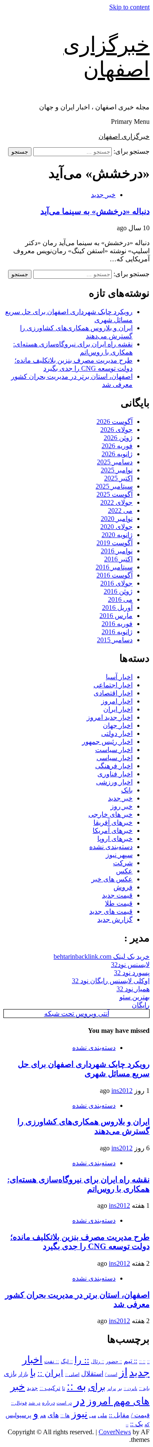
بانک (127, 790)
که (147, 1424)
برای (96, 1386)
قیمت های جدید (111, 911)
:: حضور (114, 1361)
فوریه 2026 (117, 445)
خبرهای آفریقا (113, 822)
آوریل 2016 (117, 607)
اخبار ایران (118, 709)
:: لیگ (67, 1361)
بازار (23, 1374)
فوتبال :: (19, 1402)
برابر (111, 1388)
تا (63, 1388)
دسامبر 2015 (115, 639)
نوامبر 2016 (117, 551)
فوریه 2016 (117, 623)
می (92, 1415)
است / (111, 1374)
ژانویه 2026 (117, 454)
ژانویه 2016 (117, 631)
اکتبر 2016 (118, 559)
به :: (76, 1386)
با (33, 1372)
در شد (34, 1402)
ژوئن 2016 (118, 591)
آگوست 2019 (114, 542)
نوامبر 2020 (117, 518)
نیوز (79, 1413)
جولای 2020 (116, 526)
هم (43, 1415)
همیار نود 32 (133, 988)
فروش (123, 887)
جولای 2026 (116, 429)
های (53, 1414)
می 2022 (120, 510)
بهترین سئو (134, 997)
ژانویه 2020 (117, 534)
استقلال (92, 1373)
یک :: (136, 1424)
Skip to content (129, 7)
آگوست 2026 (114, 421)
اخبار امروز (117, 701)
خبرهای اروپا (115, 838)
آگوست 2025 (114, 494)
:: (148, 1361)
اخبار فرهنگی (114, 765)
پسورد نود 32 (132, 972)
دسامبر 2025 (115, 462)
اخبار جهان (118, 725)
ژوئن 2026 (118, 437)
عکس (124, 871)
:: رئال (97, 1361)
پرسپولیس (18, 1415)
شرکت (123, 862)
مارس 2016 (116, 615)
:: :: (142, 1361)
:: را (81, 1360)
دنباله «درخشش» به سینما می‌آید (95, 211)
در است (64, 1402)
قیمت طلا (119, 903)
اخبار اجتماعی (113, 685)
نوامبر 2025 (117, 470)
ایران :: (50, 1373)
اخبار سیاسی (114, 757)
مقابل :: (119, 1415)
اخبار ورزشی (114, 782)
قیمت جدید (117, 895)
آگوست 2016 (114, 575)
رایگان (141, 1005)
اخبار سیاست (114, 749)
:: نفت (51, 1361)
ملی (102, 1415)
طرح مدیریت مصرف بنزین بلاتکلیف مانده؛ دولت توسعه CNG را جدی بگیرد (80, 1242)
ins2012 (122, 1090)
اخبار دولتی (117, 733)
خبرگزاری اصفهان (124, 136)
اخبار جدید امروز (110, 717)
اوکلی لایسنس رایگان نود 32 (111, 980)
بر (120, 1388)
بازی (10, 1374)
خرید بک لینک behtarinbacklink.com (102, 956)
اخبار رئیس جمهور (107, 741)
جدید (32, 1388)
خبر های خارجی (110, 814)
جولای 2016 (116, 583)
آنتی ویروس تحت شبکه (76, 1013)
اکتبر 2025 (118, 478)
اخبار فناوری (115, 774)
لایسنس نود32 (130, 964)
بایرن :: (130, 1388)
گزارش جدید (115, 919)
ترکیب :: (50, 1387)
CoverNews (115, 1432)
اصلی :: (72, 1374)
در (79, 1400)
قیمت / (140, 1415)
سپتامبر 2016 (114, 567)
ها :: (65, 1415)
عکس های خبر (112, 879)
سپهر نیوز (119, 854)
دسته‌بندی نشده (111, 846)
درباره (48, 1403)
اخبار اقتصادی (113, 693)
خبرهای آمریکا (113, 830)
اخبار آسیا (119, 677)
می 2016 (120, 599)
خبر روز (121, 806)
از (123, 1372)
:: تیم (130, 1361)
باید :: (144, 1388)
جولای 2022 (116, 502)
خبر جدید (103, 194)
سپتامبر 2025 (114, 486)
